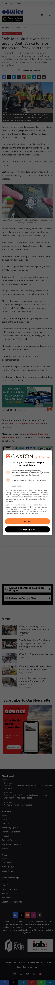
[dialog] (27, 492)
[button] (27, 486)
